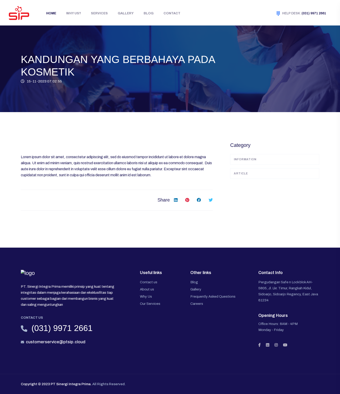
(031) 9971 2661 (304, 13)
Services (99, 13)
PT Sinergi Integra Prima (71, 384)
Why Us (146, 296)
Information (245, 159)
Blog (149, 13)
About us (147, 289)
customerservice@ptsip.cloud (55, 342)
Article (241, 173)
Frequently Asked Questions (212, 296)
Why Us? (73, 13)
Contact (172, 13)
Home (51, 13)
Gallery (126, 13)
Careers (196, 304)
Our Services (150, 304)
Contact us (148, 282)
